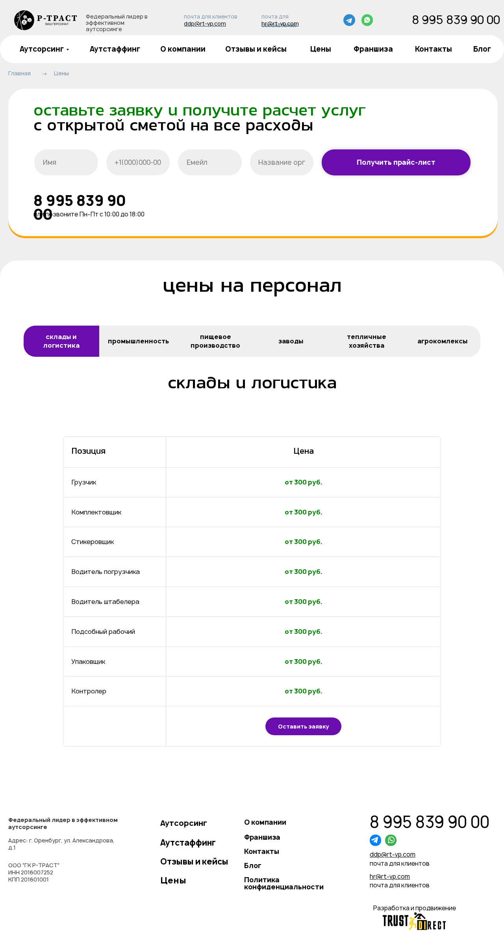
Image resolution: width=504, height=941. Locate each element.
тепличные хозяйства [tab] (366, 341)
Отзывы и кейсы (256, 49)
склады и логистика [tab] (61, 341)
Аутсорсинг (42, 49)
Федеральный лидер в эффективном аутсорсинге (117, 23)
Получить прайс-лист (396, 162)
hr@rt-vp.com (280, 23)
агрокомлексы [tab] (442, 341)
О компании (183, 49)
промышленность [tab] (138, 341)
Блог (482, 49)
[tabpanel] (252, 581)
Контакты (433, 49)
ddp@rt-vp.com (205, 23)
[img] (45, 20)
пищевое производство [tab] (215, 341)
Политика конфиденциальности (284, 883)
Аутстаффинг (115, 49)
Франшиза (373, 49)
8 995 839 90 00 (456, 19)
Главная (19, 73)
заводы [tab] (291, 341)
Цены (320, 49)
